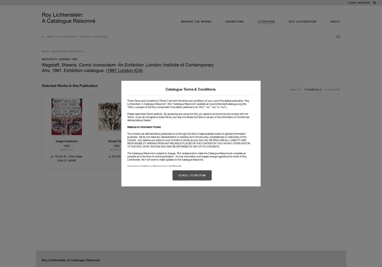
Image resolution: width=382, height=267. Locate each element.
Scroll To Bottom (192, 175)
